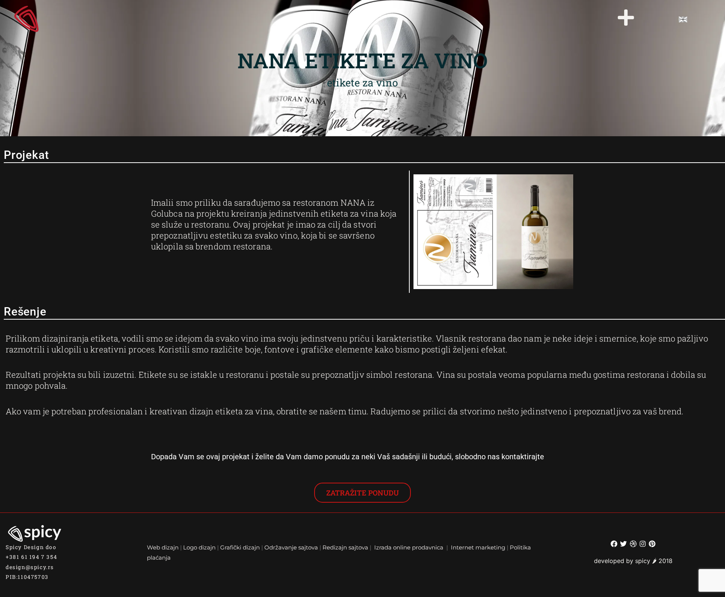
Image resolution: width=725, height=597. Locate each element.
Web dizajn (163, 547)
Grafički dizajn (240, 547)
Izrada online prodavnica (409, 547)
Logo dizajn (199, 547)
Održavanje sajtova (291, 547)
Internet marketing (478, 547)
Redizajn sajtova (345, 547)
